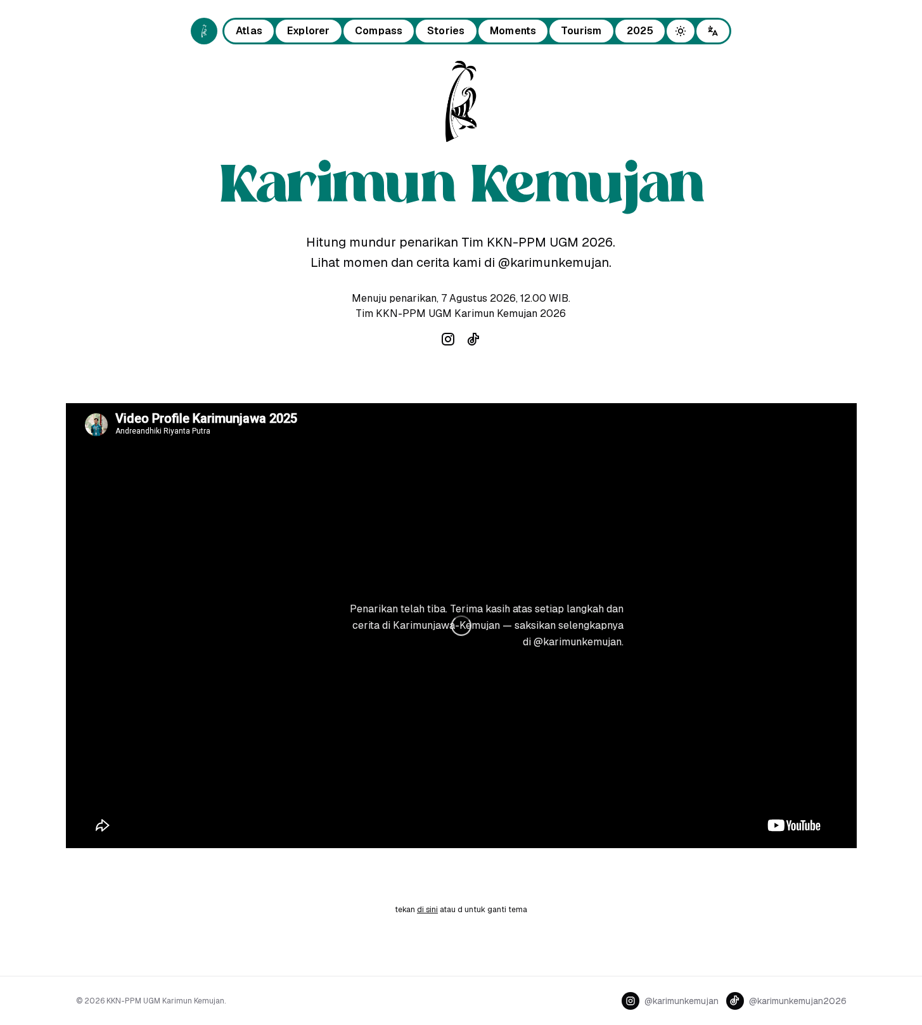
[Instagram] (448, 339)
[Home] (204, 31)
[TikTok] (473, 339)
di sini (427, 910)
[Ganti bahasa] (712, 31)
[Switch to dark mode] (681, 31)
